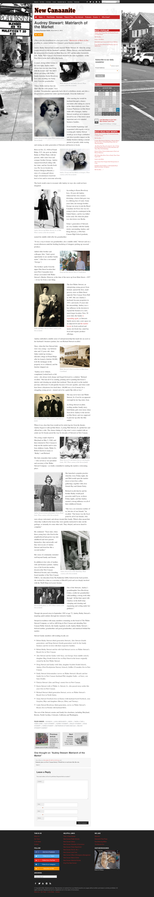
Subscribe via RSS (48, 868)
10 (100, 101)
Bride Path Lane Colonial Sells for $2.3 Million (106, 42)
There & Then (68, 17)
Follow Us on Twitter (48, 856)
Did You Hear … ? (99, 37)
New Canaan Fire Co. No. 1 (71, 849)
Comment (39, 781)
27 (100, 93)
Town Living (38, 723)
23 (96, 109)
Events (95, 17)
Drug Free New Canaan (70, 863)
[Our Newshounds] (107, 859)
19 (107, 105)
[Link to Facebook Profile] (87, 1)
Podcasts (88, 17)
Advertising (70, 2)
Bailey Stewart (75, 723)
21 (114, 105)
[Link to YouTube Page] (93, 1)
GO (118, 2)
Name (40, 805)
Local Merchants (60, 721)
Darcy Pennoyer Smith (43, 30)
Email (40, 811)
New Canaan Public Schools (71, 839)
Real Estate (51, 17)
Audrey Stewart (62, 723)
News (41, 17)
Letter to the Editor (99, 39)
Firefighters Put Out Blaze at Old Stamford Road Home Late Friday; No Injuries (106, 166)
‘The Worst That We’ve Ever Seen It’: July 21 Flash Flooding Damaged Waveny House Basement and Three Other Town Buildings (107, 147)
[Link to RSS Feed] (100, 1)
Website (39, 818)
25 (103, 109)
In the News (48, 2)
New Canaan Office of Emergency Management (76, 855)
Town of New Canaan (69, 836)
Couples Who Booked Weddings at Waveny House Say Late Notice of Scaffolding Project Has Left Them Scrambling (107, 142)
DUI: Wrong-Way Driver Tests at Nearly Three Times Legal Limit (107, 155)
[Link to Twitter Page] (90, 1)
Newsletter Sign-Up (62, 2)
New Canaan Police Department (72, 847)
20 (110, 105)
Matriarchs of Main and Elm (65, 726)
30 (110, 93)
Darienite (97, 836)
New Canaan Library (69, 841)
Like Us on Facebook (49, 852)
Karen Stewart (47, 726)
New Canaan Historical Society (72, 860)
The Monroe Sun (99, 844)
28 (103, 93)
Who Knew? (106, 17)
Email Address (106, 68)
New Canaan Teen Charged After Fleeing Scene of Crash (107, 162)
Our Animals (79, 17)
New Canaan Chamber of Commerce (73, 844)
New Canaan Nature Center (71, 858)
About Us (36, 2)
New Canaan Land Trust (70, 852)
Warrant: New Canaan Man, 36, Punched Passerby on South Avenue (107, 33)
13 (110, 101)
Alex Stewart (49, 723)
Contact (54, 2)
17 (100, 105)
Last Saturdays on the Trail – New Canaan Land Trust (108, 120)
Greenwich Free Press (101, 839)
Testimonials (76, 2)
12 (107, 101)
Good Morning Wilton (101, 841)
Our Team (42, 2)
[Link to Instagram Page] (96, 1)
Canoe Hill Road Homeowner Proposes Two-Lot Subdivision (106, 45)
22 (118, 105)
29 (118, 109)
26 (107, 109)
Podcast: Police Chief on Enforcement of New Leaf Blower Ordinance (107, 151)
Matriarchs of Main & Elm (78, 40)
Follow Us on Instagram (48, 864)
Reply (38, 765)
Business (59, 17)
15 (118, 101)
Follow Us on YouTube (48, 860)
